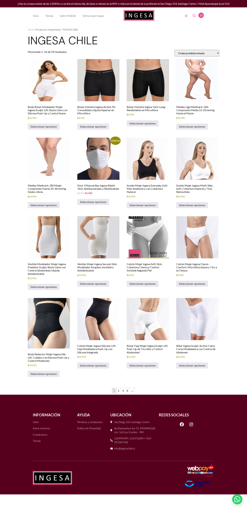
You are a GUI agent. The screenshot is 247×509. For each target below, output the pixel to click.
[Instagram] (185, 15)
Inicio (36, 15)
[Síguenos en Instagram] (191, 424)
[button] (237, 499)
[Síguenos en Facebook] (182, 424)
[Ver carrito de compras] (201, 15)
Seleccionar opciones (43, 126)
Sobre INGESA (68, 15)
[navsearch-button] (194, 15)
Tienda (49, 15)
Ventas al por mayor (93, 15)
